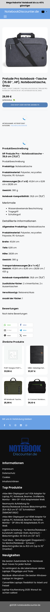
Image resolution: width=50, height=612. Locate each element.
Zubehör (16, 88)
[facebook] (4, 425)
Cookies (6, 477)
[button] (10, 325)
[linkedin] (21, 425)
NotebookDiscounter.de (22, 11)
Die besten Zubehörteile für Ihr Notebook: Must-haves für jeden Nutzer (22, 563)
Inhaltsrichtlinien (10, 481)
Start (4, 88)
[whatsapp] (26, 425)
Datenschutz (8, 473)
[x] (10, 425)
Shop (10, 88)
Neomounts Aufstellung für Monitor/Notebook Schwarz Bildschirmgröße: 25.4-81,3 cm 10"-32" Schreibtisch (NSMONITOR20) (24, 508)
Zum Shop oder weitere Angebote (25, 105)
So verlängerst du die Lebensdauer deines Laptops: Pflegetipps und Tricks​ (23, 570)
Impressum (8, 469)
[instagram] (15, 425)
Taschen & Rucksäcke (29, 88)
